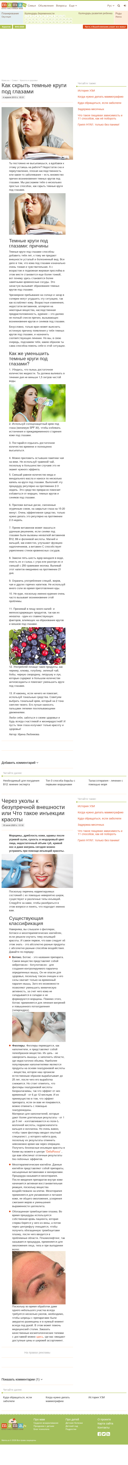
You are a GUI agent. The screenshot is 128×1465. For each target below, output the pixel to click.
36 (57, 22)
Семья (32, 5)
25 (67, 19)
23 (60, 19)
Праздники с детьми (44, 1425)
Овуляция (6, 16)
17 (40, 19)
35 (53, 22)
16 (36, 19)
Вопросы (61, 5)
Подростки (71, 1429)
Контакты (104, 1427)
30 (36, 22)
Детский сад (72, 1425)
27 (26, 22)
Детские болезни (74, 1422)
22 (57, 19)
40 (71, 22)
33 (47, 22)
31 (40, 22)
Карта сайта (105, 1423)
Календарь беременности (39, 13)
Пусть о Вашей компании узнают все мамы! (105, 26)
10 (57, 16)
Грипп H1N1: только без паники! (98, 124)
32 (43, 22)
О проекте (104, 1419)
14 (29, 19)
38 (64, 22)
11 (60, 16)
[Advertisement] (64, 53)
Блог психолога (41, 1429)
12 (64, 16)
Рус (110, 5)
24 (64, 19)
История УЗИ (86, 90)
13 (26, 19)
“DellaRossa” (53, 1151)
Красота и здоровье (29, 80)
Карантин (6, 26)
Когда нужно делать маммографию (100, 96)
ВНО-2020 (19, 26)
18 (43, 19)
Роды (119, 13)
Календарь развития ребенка (95, 13)
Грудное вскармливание (46, 1422)
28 (29, 22)
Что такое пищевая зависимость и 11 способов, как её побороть (100, 116)
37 (60, 22)
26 (71, 19)
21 (53, 19)
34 (50, 22)
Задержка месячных (91, 109)
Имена (119, 16)
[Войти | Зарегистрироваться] (125, 5)
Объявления (46, 5)
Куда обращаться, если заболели (99, 103)
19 (47, 19)
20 (50, 19)
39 (67, 22)
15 (33, 19)
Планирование (10, 13)
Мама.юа (6, 80)
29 (33, 22)
